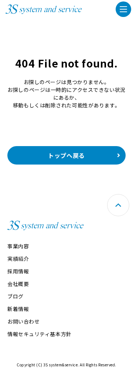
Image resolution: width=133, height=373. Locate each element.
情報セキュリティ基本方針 (39, 334)
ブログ (15, 296)
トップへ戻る (66, 155)
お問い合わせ (23, 321)
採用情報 (18, 271)
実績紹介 (18, 258)
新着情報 (18, 308)
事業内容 (18, 246)
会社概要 (18, 283)
